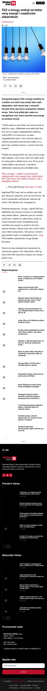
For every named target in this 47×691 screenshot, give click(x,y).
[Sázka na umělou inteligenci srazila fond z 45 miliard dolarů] (11, 527)
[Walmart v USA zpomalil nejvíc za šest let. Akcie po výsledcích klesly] (9, 343)
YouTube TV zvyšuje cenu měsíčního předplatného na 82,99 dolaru (31, 537)
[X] (43, 3)
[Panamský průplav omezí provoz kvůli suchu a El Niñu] (9, 375)
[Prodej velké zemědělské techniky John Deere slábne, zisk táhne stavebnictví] (9, 332)
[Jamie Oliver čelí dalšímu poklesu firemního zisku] (9, 322)
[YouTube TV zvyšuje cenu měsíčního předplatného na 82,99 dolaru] (11, 537)
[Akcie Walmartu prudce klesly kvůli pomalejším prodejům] (9, 386)
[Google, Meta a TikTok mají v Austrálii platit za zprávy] (9, 365)
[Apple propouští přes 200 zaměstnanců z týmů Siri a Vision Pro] (9, 290)
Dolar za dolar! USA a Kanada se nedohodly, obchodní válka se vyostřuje (30, 353)
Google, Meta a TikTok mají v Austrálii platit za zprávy (29, 364)
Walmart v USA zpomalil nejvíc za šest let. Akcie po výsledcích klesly (31, 343)
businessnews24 (13, 77)
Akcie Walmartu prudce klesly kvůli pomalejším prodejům (29, 385)
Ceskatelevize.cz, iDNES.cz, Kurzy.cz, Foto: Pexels (23, 74)
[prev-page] (3, 437)
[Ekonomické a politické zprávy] (9, 3)
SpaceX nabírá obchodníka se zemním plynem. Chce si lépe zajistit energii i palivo (29, 300)
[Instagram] (40, 3)
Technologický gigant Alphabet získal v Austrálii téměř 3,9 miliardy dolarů (30, 407)
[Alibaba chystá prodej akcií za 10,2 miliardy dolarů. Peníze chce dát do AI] (9, 311)
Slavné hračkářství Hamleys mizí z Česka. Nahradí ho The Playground (31, 504)
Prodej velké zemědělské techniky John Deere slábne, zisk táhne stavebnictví (31, 332)
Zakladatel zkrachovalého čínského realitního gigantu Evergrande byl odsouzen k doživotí (29, 397)
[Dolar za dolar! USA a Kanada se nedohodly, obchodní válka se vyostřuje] (9, 354)
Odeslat (23, 672)
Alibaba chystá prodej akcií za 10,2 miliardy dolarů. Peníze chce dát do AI (31, 310)
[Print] (20, 86)
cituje (41, 235)
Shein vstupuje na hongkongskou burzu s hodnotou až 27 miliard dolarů (31, 278)
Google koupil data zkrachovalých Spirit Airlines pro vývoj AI (30, 428)
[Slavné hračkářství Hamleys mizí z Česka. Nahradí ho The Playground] (11, 505)
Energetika (7, 22)
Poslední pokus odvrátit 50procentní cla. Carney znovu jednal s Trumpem (30, 418)
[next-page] (6, 437)
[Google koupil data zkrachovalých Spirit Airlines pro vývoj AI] (9, 429)
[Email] (15, 86)
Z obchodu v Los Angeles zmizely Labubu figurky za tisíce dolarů (30, 493)
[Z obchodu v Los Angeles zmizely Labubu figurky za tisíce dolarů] (11, 494)
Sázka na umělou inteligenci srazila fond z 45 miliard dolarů (31, 526)
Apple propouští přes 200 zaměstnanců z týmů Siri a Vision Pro (31, 289)
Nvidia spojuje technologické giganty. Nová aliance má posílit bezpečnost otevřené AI (32, 515)
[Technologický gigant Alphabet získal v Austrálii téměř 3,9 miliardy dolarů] (9, 407)
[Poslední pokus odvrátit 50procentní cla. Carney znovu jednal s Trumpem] (9, 418)
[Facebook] (37, 3)
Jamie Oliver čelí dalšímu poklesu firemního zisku (31, 321)
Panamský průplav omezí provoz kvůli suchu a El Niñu (30, 375)
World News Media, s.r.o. (19, 681)
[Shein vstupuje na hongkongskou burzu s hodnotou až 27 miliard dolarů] (9, 279)
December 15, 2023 (33, 187)
